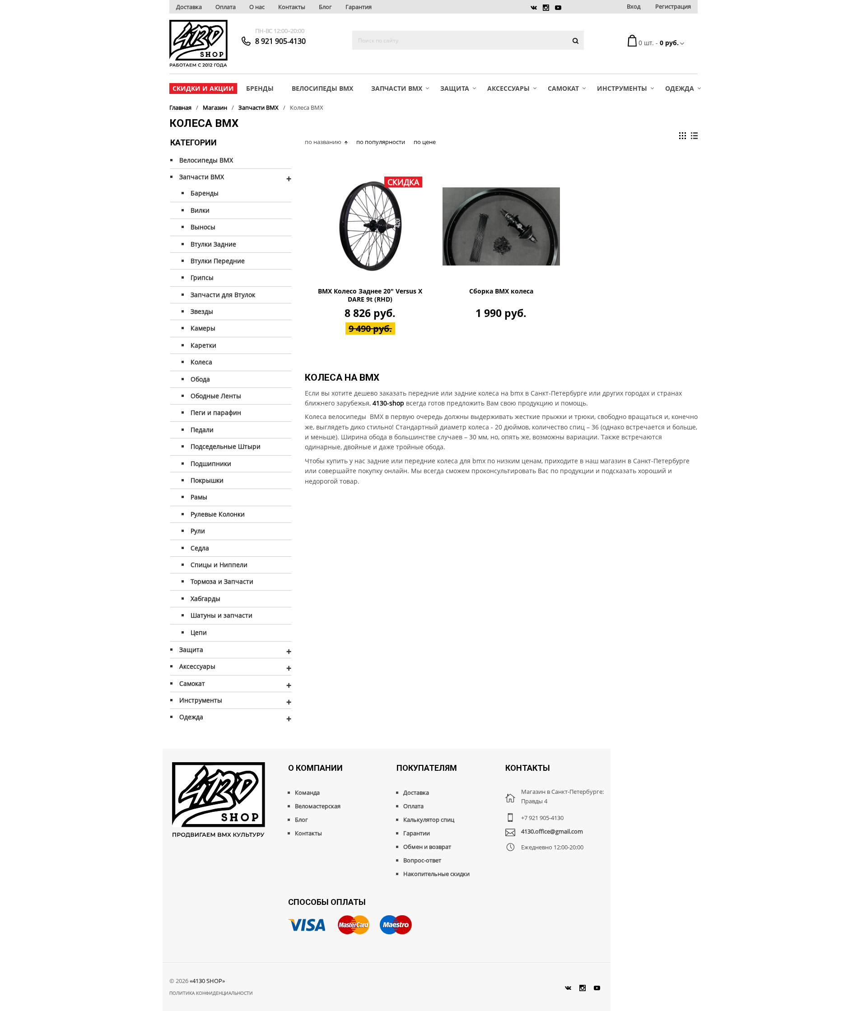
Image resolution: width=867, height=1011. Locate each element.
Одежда (679, 88)
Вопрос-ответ (422, 860)
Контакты (291, 7)
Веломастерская (317, 806)
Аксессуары (508, 88)
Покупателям (426, 768)
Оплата (225, 7)
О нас (257, 7)
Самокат (563, 88)
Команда (307, 792)
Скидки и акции (203, 88)
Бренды (260, 88)
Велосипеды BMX (322, 88)
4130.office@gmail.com (552, 831)
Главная (180, 107)
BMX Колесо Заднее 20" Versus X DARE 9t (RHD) (370, 295)
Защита (454, 88)
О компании (315, 768)
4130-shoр (388, 403)
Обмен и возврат (427, 847)
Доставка (189, 7)
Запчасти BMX (396, 88)
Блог (325, 7)
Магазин (215, 107)
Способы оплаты (327, 902)
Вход (633, 6)
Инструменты (622, 88)
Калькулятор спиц (428, 819)
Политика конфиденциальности (211, 993)
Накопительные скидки (436, 874)
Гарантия (358, 7)
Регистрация (673, 6)
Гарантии (416, 833)
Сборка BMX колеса (501, 291)
